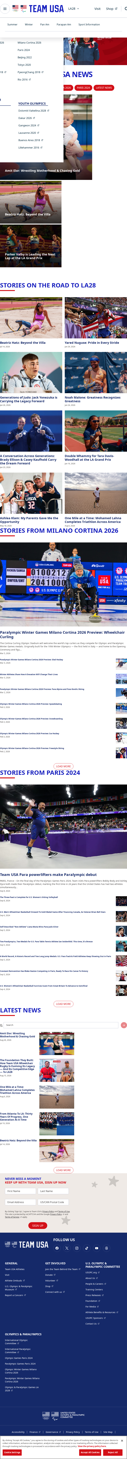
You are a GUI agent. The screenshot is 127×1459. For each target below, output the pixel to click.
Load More (63, 766)
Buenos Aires (31, 140)
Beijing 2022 (25, 57)
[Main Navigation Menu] (5, 9)
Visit (97, 9)
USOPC (95, 1317)
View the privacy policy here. (92, 1446)
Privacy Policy (48, 1211)
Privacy (57, 1214)
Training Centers (94, 1289)
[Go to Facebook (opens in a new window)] (57, 1248)
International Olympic (22, 1342)
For (92, 1306)
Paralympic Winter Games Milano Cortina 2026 (22, 1380)
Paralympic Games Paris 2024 (20, 1363)
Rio (25, 79)
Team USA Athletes (14, 1269)
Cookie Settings (12, 1452)
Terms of (13, 1217)
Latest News (104, 87)
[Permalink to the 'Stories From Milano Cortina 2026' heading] (120, 530)
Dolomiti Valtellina (34, 110)
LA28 (71, 8)
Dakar (27, 118)
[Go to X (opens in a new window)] (67, 1248)
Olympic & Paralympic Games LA (22, 1389)
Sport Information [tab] (89, 24)
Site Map (108, 1432)
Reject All (113, 1452)
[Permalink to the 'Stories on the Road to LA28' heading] (98, 285)
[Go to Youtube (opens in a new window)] (96, 1248)
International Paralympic (22, 1351)
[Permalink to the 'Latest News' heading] (43, 1010)
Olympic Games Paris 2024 (19, 1358)
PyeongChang (31, 72)
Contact (92, 1323)
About (91, 1278)
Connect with (55, 1291)
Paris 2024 (24, 50)
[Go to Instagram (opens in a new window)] (77, 1248)
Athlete (15, 1280)
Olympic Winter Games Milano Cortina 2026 (21, 1371)
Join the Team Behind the (62, 1269)
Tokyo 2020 (24, 64)
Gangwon (29, 125)
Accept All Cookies (90, 1452)
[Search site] (124, 1025)
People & (95, 1283)
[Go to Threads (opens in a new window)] (106, 1248)
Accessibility (18, 1432)
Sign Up (37, 1225)
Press (94, 1295)
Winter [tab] (29, 24)
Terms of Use (64, 1211)
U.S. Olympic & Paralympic (21, 1288)
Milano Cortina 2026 (29, 42)
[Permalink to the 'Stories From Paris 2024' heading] (82, 772)
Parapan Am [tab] (64, 24)
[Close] (122, 1440)
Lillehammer (31, 147)
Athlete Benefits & (101, 1312)
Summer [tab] (12, 24)
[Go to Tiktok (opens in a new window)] (86, 1248)
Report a (15, 1295)
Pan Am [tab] (44, 24)
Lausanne (29, 132)
